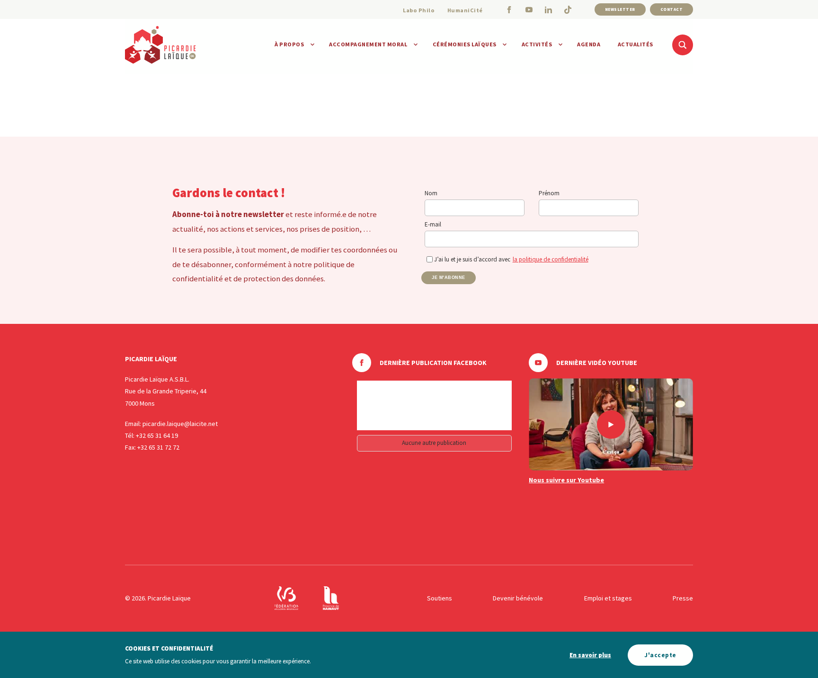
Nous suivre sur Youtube (566, 480)
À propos (289, 44)
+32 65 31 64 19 (157, 435)
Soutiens (439, 598)
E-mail (433, 224)
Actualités (635, 44)
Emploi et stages (608, 598)
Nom (431, 193)
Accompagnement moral (368, 44)
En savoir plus (590, 655)
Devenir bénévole (518, 598)
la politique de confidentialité (550, 259)
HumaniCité (465, 10)
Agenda (588, 44)
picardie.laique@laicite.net (180, 423)
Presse (683, 598)
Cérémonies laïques (465, 44)
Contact (671, 9)
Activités (537, 44)
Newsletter (620, 9)
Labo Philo (419, 10)
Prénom (549, 193)
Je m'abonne (448, 277)
